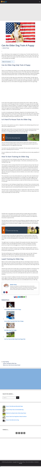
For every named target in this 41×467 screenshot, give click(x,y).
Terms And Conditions (30, 462)
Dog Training (6, 361)
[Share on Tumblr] (20, 297)
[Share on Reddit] (22, 297)
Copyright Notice (16, 462)
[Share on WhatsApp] (24, 297)
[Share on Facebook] (15, 297)
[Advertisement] (20, 11)
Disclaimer (36, 462)
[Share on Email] (26, 297)
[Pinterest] (7, 292)
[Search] (17, 397)
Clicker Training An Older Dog (9, 363)
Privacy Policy (22, 462)
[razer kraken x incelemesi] (20, 466)
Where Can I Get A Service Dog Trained (11, 365)
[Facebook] (4, 292)
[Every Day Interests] (4, 2)
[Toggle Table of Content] (12, 61)
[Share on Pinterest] (16, 297)
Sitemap (20, 463)
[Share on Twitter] (18, 297)
